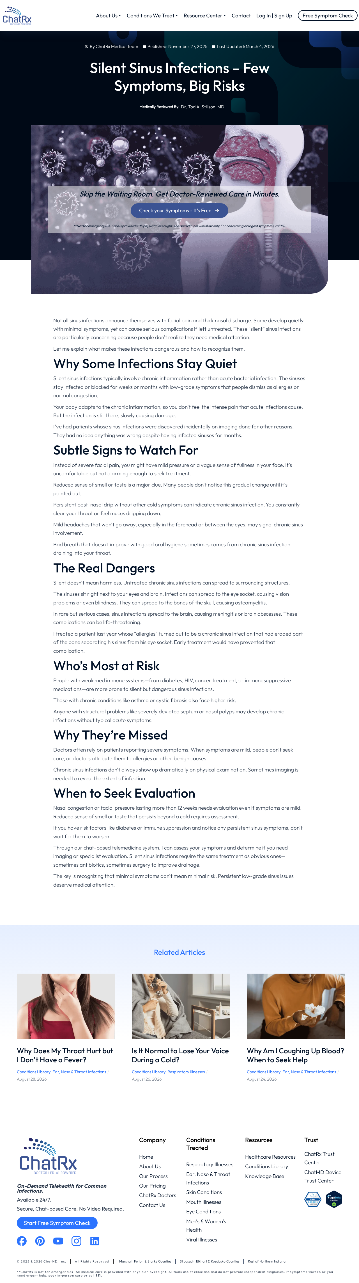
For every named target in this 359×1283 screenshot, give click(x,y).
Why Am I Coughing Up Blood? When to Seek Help (295, 1055)
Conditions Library (33, 1071)
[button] (8, 1032)
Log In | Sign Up (274, 15)
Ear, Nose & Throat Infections (79, 1071)
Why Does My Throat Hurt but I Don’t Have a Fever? (65, 1055)
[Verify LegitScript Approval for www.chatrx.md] (334, 1199)
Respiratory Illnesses (186, 1071)
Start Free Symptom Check (57, 1222)
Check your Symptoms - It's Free (175, 210)
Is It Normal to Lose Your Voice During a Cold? (180, 1055)
